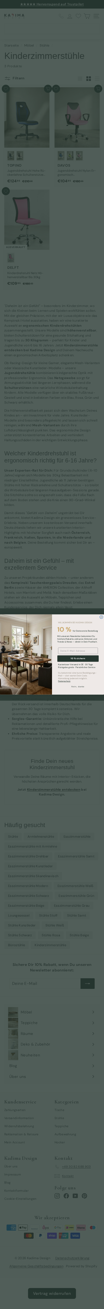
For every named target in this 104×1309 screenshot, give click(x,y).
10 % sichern (78, 658)
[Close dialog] (101, 617)
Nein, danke (77, 686)
